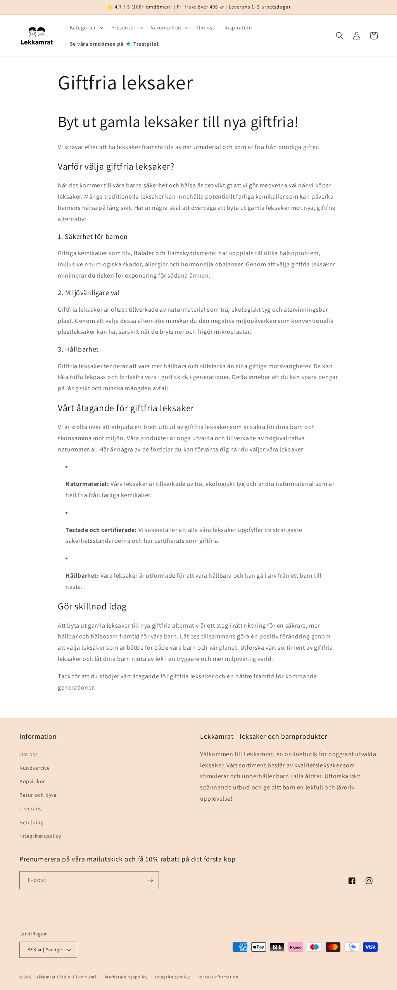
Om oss (28, 754)
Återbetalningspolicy (126, 977)
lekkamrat (45, 977)
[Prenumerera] (150, 880)
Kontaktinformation (217, 977)
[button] (86, 27)
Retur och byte (37, 794)
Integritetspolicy (40, 835)
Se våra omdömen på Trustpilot (114, 43)
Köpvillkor (32, 781)
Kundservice (34, 767)
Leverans (30, 808)
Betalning (31, 822)
